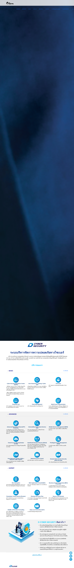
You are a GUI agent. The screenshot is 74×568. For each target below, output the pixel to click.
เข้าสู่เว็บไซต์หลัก (65, 9)
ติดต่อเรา (47, 9)
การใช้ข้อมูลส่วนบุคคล (56, 9)
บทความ (34, 9)
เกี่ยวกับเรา (41, 9)
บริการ (29, 9)
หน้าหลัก (18, 9)
